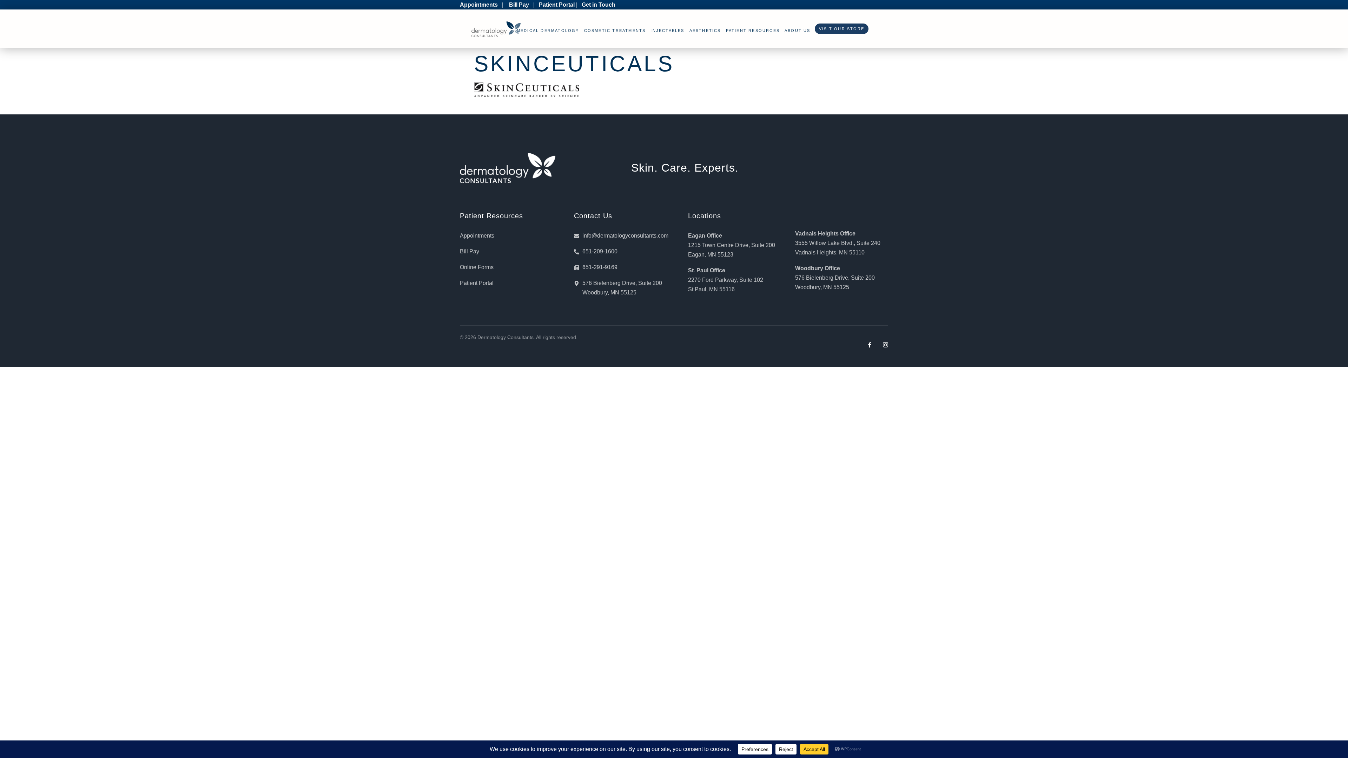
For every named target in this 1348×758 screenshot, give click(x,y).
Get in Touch (598, 5)
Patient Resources (753, 30)
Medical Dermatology (548, 30)
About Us (798, 30)
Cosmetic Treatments (615, 30)
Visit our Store (839, 29)
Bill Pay (519, 5)
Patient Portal (557, 5)
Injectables (667, 30)
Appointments (479, 5)
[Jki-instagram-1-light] (885, 344)
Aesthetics (705, 30)
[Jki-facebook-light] (869, 344)
